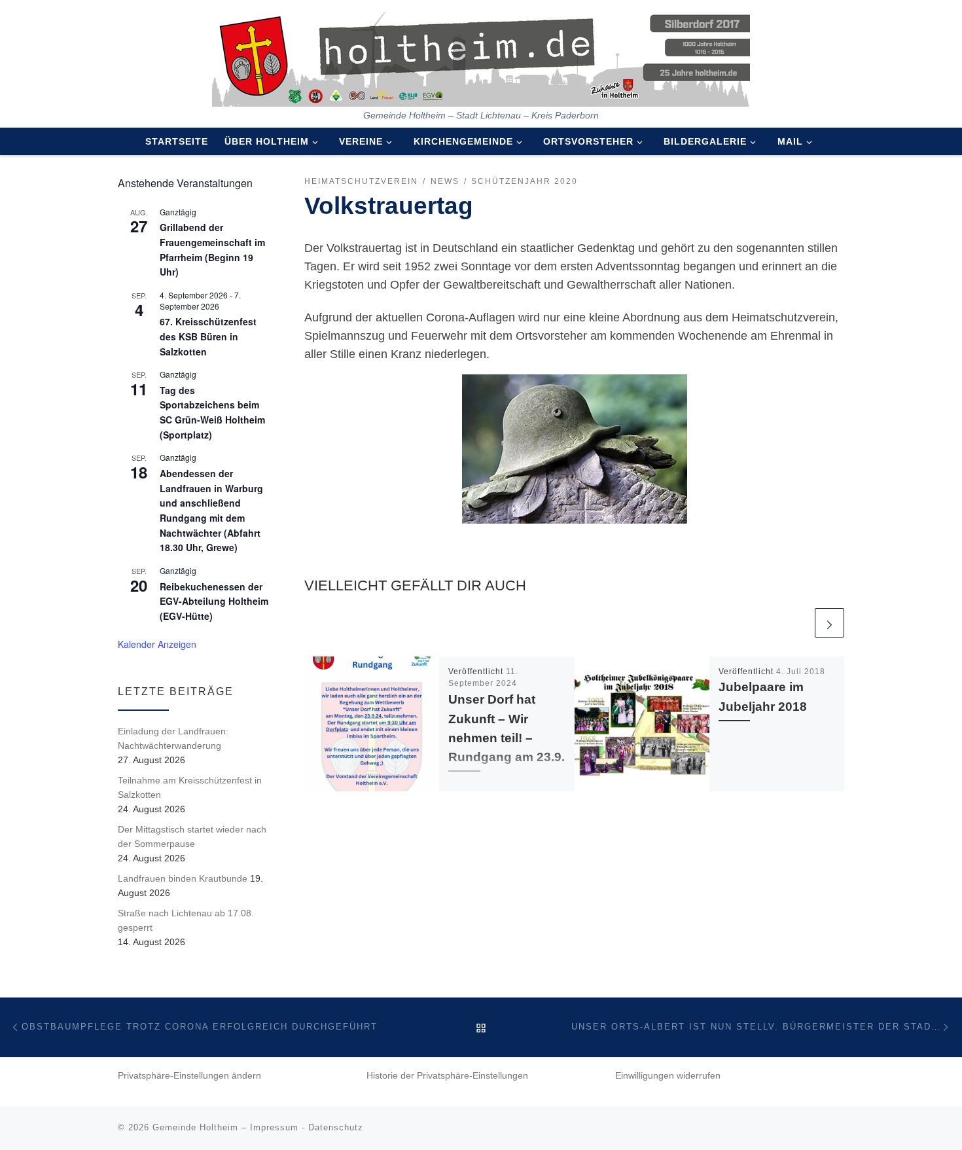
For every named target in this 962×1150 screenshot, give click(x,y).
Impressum (274, 1127)
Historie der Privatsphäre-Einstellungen (447, 1076)
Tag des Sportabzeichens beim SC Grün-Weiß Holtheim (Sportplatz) (212, 412)
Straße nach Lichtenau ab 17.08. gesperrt (186, 920)
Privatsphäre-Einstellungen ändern (189, 1076)
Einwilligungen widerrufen (668, 1076)
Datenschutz (335, 1127)
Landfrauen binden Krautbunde (182, 878)
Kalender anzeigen (157, 644)
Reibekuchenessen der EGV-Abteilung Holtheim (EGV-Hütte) (214, 601)
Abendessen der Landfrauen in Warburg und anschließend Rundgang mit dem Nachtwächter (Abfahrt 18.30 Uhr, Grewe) (211, 510)
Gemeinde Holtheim (195, 1127)
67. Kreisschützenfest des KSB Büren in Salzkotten (208, 336)
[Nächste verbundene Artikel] (829, 623)
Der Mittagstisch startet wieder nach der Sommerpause (192, 836)
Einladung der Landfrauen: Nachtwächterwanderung (173, 738)
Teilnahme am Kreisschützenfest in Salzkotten (190, 787)
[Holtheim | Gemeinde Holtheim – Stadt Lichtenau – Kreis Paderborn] (481, 55)
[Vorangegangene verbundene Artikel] (797, 623)
